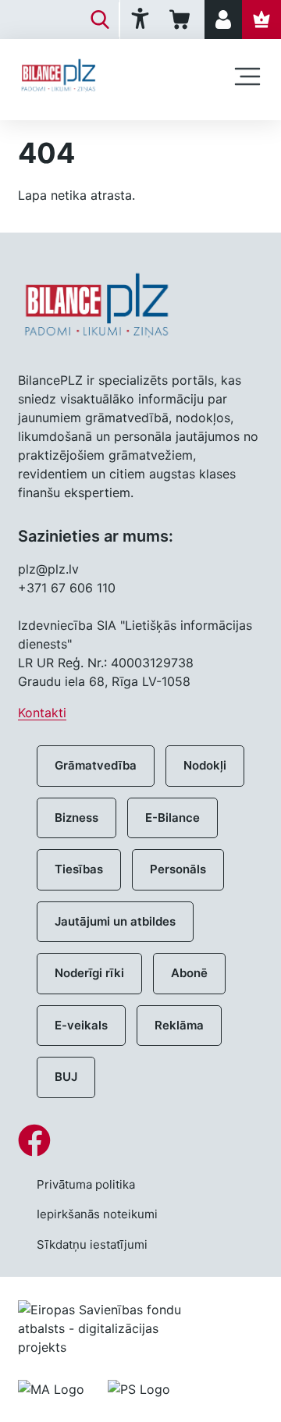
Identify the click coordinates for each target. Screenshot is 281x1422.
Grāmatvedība (96, 765)
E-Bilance (172, 817)
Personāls (178, 869)
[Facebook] (140, 1140)
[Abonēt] (261, 19)
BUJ (66, 1076)
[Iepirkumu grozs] (182, 19)
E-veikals (81, 1025)
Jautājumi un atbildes (115, 921)
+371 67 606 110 (67, 587)
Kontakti (42, 712)
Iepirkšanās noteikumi (97, 1214)
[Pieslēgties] (223, 19)
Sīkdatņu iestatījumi (92, 1244)
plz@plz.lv (48, 569)
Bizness (76, 817)
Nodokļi (204, 765)
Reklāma (179, 1025)
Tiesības (79, 869)
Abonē (189, 972)
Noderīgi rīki (89, 972)
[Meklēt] (100, 19)
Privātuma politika (86, 1184)
